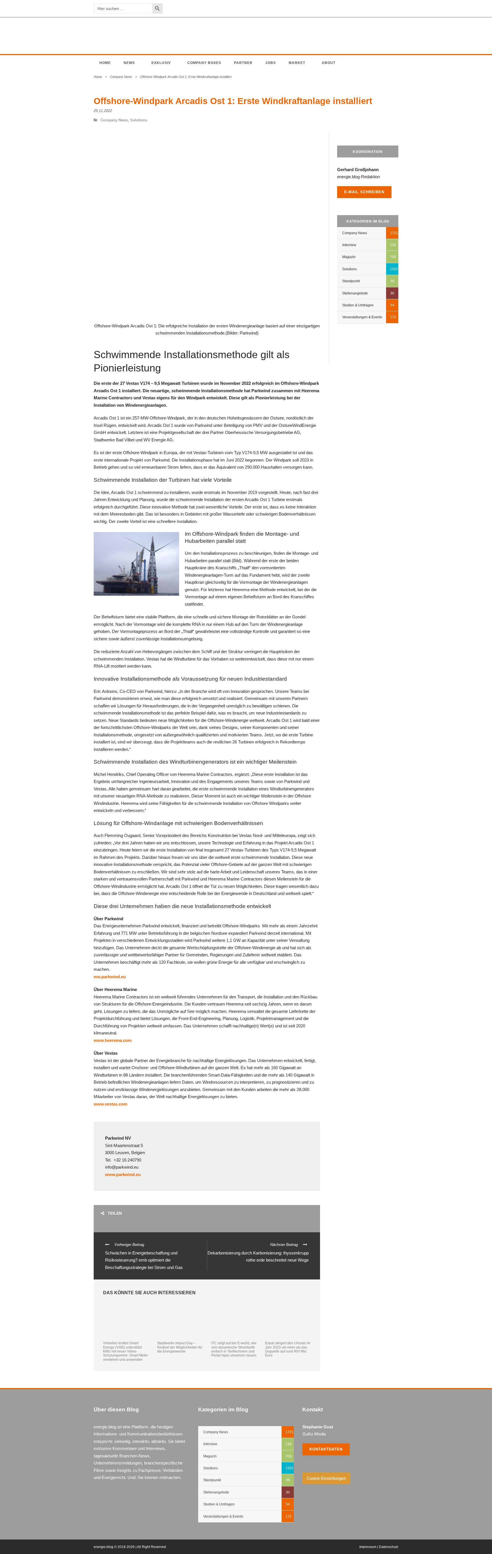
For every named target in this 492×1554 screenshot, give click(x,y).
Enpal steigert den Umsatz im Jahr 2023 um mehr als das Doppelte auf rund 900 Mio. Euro (287, 1349)
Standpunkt (351, 281)
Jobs (270, 63)
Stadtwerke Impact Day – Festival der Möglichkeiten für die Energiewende (179, 1347)
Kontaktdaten (326, 1449)
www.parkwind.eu (123, 1174)
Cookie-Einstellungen (326, 1478)
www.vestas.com (110, 1104)
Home (105, 63)
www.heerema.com (113, 1040)
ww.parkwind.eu (110, 976)
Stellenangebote (355, 293)
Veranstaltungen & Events (362, 317)
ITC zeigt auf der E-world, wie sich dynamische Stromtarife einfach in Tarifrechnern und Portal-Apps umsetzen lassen (234, 1349)
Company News (121, 76)
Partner (243, 63)
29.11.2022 (103, 111)
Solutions (138, 120)
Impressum (367, 1547)
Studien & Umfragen (358, 305)
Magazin (349, 257)
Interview (349, 245)
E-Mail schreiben (364, 192)
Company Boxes (204, 63)
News (129, 63)
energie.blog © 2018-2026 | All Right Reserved (130, 1547)
